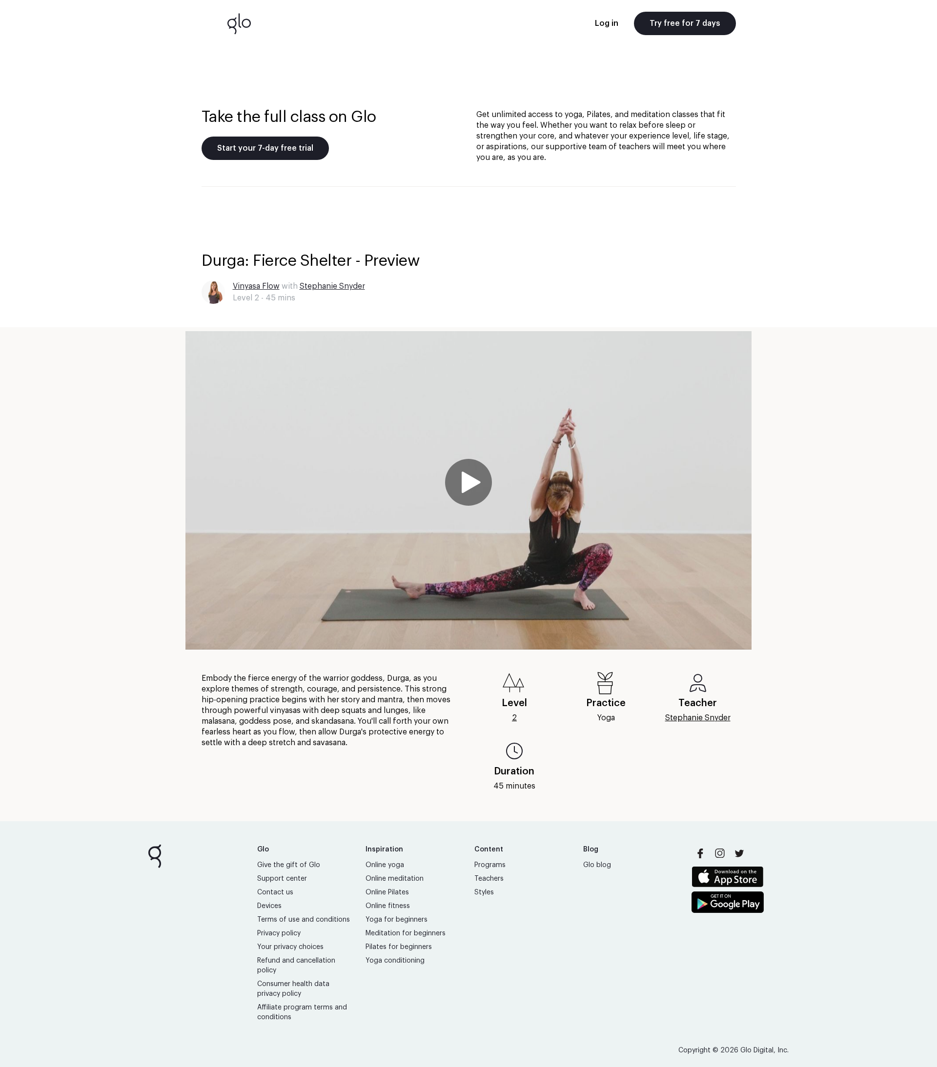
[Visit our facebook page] (700, 853)
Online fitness (388, 906)
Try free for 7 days (685, 23)
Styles (484, 892)
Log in (606, 23)
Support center (282, 878)
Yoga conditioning (395, 960)
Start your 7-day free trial (265, 148)
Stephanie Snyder (332, 286)
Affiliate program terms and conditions (302, 1012)
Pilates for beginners (399, 947)
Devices (269, 906)
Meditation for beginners (406, 933)
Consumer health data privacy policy (293, 989)
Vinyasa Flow (256, 286)
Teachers (489, 878)
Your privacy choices (290, 947)
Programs (490, 865)
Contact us (275, 892)
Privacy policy (279, 933)
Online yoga (385, 865)
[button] (468, 490)
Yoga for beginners (397, 919)
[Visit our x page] (739, 853)
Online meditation (395, 878)
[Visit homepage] (239, 23)
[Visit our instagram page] (720, 853)
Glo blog (597, 865)
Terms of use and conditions (303, 919)
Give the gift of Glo (288, 865)
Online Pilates (387, 892)
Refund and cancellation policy (296, 965)
